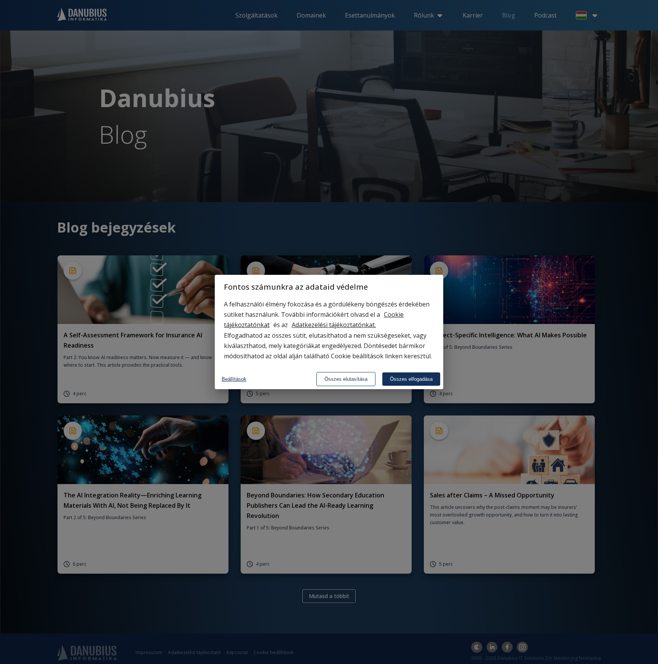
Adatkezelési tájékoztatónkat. (334, 325)
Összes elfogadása (411, 379)
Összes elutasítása (345, 379)
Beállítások (234, 379)
